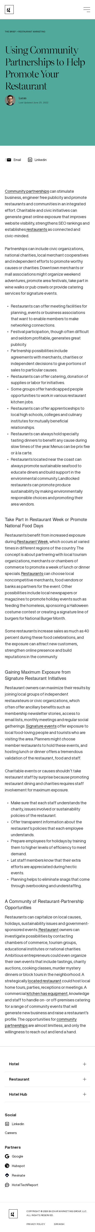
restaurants (37, 229)
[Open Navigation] (87, 9)
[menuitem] (14, 1124)
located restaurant (44, 981)
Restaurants (32, 573)
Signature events (41, 726)
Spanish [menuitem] (59, 1224)
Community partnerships (27, 191)
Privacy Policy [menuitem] (36, 1224)
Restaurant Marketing (31, 32)
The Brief (10, 32)
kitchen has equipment (47, 993)
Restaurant (48, 929)
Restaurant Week (32, 541)
